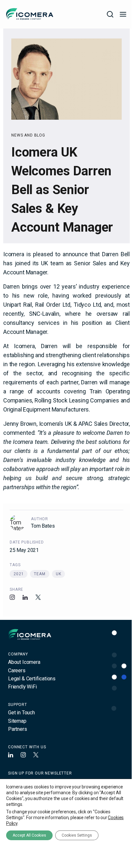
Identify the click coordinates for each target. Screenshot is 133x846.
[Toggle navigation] (123, 14)
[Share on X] (38, 597)
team (39, 574)
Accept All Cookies (29, 835)
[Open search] (110, 14)
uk (58, 574)
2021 (19, 574)
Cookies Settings (77, 835)
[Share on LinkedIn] (25, 597)
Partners (17, 729)
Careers (17, 670)
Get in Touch (21, 712)
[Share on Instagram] (12, 597)
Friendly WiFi (22, 687)
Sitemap (17, 721)
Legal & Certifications (32, 679)
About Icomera (24, 662)
